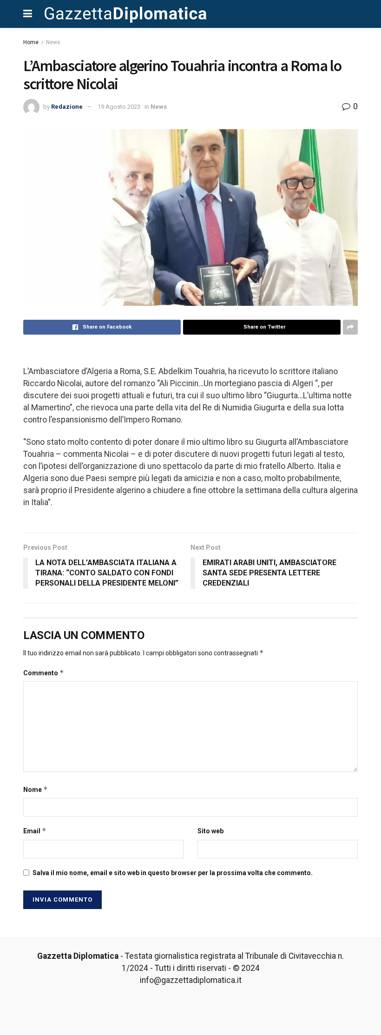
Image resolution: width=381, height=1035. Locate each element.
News (53, 42)
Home (31, 42)
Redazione (67, 106)
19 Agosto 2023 (119, 106)
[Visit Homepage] (125, 14)
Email (34, 830)
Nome (35, 789)
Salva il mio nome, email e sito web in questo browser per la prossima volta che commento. (173, 873)
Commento (43, 672)
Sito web (210, 831)
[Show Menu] (27, 14)
